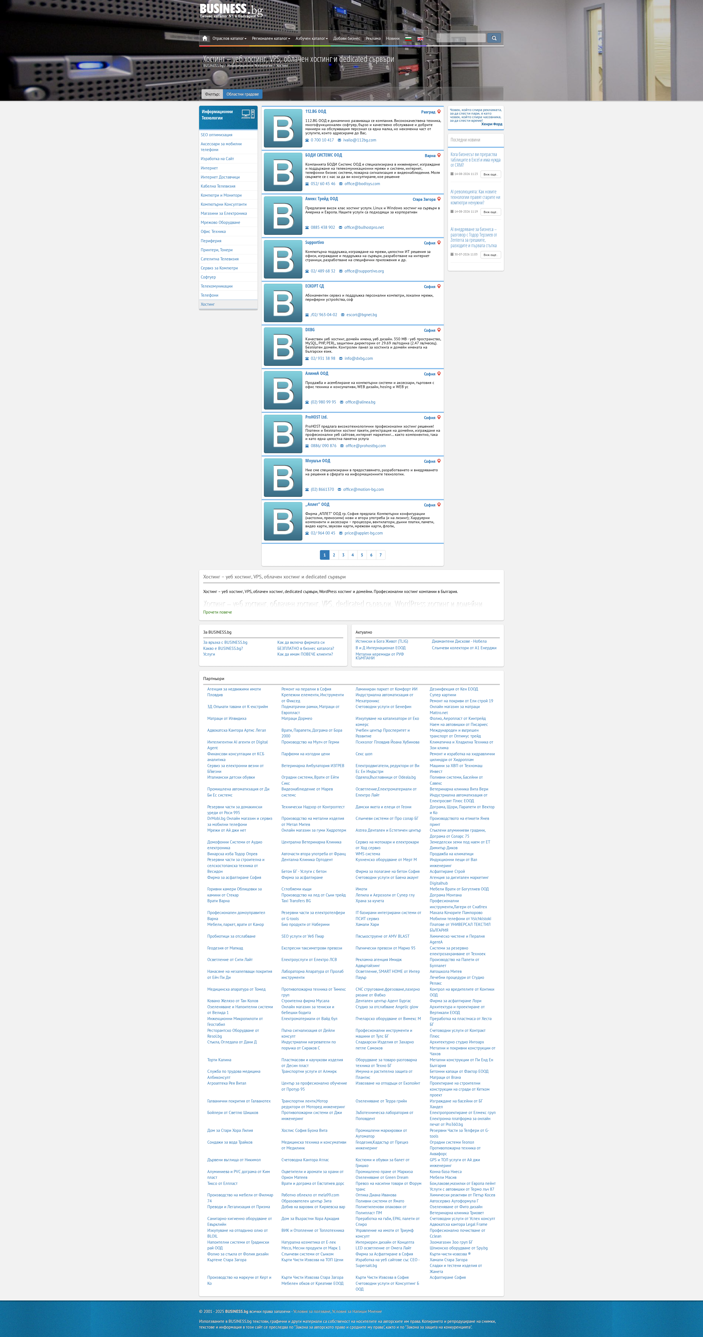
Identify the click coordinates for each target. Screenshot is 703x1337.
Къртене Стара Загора (226, 1259)
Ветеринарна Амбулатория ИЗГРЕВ (312, 765)
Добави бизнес (346, 38)
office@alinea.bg (359, 402)
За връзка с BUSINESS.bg (225, 642)
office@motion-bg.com (363, 489)
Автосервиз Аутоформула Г (454, 1201)
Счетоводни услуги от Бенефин (383, 706)
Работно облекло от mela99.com (310, 1194)
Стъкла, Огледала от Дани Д (232, 1041)
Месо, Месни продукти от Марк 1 (311, 1247)
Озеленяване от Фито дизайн (456, 1206)
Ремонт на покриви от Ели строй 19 (461, 700)
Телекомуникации (217, 286)
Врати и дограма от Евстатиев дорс (312, 1183)
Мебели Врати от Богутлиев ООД (459, 889)
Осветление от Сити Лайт (230, 959)
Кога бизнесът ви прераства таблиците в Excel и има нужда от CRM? (476, 159)
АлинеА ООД (316, 373)
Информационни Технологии (217, 114)
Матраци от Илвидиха (226, 718)
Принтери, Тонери (217, 249)
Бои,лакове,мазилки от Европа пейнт (463, 1183)
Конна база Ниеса (446, 1171)
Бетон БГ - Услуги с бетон (304, 871)
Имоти (361, 889)
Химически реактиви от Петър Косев (462, 1194)
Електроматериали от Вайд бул (309, 1018)
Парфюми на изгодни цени (305, 753)
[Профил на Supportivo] (283, 258)
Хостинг (208, 304)
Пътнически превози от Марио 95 (385, 948)
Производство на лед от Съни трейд (313, 895)
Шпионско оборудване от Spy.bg (459, 1247)
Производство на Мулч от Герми (310, 742)
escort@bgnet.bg (361, 314)
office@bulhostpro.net (363, 227)
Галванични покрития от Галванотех (239, 1101)
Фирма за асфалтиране (302, 877)
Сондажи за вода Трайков (229, 1142)
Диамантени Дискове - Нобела (459, 641)
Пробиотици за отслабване (231, 936)
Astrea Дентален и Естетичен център (388, 830)
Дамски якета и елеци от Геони (383, 806)
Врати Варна (218, 900)
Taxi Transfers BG (296, 900)
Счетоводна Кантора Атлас (305, 1159)
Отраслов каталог (228, 38)
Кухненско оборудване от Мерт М (386, 859)
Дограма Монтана (446, 895)
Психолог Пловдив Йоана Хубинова (387, 742)
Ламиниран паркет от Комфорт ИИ (386, 689)
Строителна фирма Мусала (305, 1000)
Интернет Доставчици (220, 177)
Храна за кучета (370, 900)
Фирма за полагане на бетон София (388, 871)
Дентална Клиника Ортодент (307, 859)
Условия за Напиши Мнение (357, 1311)
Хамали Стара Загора (448, 1259)
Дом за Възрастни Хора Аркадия (310, 1218)
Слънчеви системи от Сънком (307, 1254)
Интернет (209, 168)
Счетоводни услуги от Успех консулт (462, 1218)
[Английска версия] (420, 38)
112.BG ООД (315, 111)
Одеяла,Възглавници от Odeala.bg (386, 777)
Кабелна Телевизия (218, 186)
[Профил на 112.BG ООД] (283, 127)
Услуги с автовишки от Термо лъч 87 (462, 1189)
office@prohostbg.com (365, 445)
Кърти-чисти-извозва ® (450, 1254)
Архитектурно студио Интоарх (457, 1041)
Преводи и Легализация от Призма (238, 1206)
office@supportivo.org (364, 271)
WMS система (368, 853)
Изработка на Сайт (217, 158)
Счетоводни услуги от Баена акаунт (387, 877)
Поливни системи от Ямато (380, 1201)
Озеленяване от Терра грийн (381, 1101)
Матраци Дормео (296, 718)
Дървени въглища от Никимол (234, 1159)
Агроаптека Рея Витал (226, 1083)
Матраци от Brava (445, 1077)
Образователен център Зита (306, 1201)
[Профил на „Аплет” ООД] (283, 520)
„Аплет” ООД (317, 504)
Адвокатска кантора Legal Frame (458, 1224)
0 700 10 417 (322, 140)
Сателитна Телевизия (220, 258)
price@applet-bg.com (363, 533)
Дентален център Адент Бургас (383, 1000)
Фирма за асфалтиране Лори (455, 1000)
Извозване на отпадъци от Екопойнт (388, 1083)
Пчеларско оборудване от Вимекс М (388, 1018)
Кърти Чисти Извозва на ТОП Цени (312, 1259)
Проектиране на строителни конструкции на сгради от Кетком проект (460, 1089)
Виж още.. (491, 174)
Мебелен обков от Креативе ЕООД (312, 1283)
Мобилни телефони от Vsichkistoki (460, 918)
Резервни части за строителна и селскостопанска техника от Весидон (235, 865)
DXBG (310, 330)
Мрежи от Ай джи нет (226, 830)
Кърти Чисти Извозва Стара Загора (312, 1277)
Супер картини (443, 694)
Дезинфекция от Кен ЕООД (454, 689)
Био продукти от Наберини (305, 924)
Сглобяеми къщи (296, 889)
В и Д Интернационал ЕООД (381, 648)
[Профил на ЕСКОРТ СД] (283, 302)
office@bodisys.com (362, 183)
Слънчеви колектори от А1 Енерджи (464, 648)
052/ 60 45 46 (322, 183)
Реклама (373, 38)
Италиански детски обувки (231, 777)
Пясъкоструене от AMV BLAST (382, 936)
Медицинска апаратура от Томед (236, 989)
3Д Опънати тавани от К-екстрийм (237, 706)
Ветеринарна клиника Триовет (457, 1212)
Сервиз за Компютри (219, 268)
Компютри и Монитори (221, 195)
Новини (393, 38)
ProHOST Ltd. (316, 417)
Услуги (209, 654)
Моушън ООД (317, 461)
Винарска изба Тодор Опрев (232, 853)
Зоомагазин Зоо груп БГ (451, 1242)
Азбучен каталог (310, 38)
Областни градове (243, 94)
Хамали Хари (367, 924)
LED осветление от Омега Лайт (383, 1247)
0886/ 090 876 (323, 445)
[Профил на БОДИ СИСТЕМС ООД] (283, 171)
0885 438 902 (322, 227)
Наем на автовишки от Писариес (459, 724)
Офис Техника (213, 231)
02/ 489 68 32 (322, 271)
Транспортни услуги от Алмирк (309, 1071)
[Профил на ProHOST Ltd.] (283, 433)
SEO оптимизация (216, 134)
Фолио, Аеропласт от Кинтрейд (458, 718)
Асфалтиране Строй (447, 871)
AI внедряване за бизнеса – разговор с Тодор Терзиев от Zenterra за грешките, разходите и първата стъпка (474, 237)
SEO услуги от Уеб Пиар (302, 936)
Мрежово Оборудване (220, 222)
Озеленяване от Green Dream (382, 1177)
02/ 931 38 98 (322, 358)
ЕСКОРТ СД (314, 286)
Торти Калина (219, 1059)
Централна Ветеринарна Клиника (311, 842)
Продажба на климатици (451, 853)
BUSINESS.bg (236, 1311)
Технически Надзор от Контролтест (313, 806)
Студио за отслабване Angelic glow (387, 1006)
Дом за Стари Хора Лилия (230, 1130)
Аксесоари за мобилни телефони (221, 146)
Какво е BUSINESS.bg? (223, 648)
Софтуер (208, 277)
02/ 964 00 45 (322, 533)
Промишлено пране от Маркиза (384, 1171)
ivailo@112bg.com (359, 140)
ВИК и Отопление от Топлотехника (312, 1230)
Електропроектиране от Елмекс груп (463, 1112)
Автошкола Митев (446, 971)
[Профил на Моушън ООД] (283, 477)
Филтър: (212, 94)
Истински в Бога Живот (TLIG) (382, 641)
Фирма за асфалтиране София (234, 877)
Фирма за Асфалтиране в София (384, 1254)
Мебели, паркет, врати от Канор (235, 924)
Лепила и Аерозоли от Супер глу (385, 895)
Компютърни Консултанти (224, 204)
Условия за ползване (311, 1311)
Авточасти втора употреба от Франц (313, 853)
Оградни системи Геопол (452, 1142)
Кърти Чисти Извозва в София (382, 1277)
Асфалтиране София (448, 1277)
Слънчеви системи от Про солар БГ (387, 818)
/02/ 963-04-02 (323, 314)
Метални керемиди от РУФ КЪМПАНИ (380, 656)
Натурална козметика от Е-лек (308, 1242)
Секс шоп (364, 753)
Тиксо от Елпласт (222, 1183)
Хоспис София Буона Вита (304, 1130)
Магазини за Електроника (224, 213)
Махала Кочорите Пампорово (456, 912)
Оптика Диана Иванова (376, 1194)
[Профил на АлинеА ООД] (283, 389)
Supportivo (314, 242)
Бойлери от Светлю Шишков (232, 1112)
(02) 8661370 (322, 489)
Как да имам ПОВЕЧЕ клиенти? (305, 654)
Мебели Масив (443, 1177)
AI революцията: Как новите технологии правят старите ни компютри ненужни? (475, 197)
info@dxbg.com (358, 358)
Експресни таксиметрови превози (311, 948)
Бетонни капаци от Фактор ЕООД (459, 1071)
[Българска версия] (408, 38)
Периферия (211, 240)
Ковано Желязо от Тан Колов (232, 1000)
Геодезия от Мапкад (225, 948)
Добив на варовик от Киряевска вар (313, 1206)
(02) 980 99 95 (323, 402)
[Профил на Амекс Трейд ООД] (283, 215)
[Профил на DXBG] (283, 346)
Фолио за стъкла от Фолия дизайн (238, 1254)
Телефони (209, 295)
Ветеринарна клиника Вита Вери (459, 789)
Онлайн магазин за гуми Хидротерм (313, 830)
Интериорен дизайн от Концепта (385, 1242)
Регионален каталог (270, 38)
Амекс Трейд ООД (321, 199)
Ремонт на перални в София (306, 689)
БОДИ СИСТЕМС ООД (323, 155)
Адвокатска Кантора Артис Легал (236, 730)
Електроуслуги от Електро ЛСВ (309, 959)
